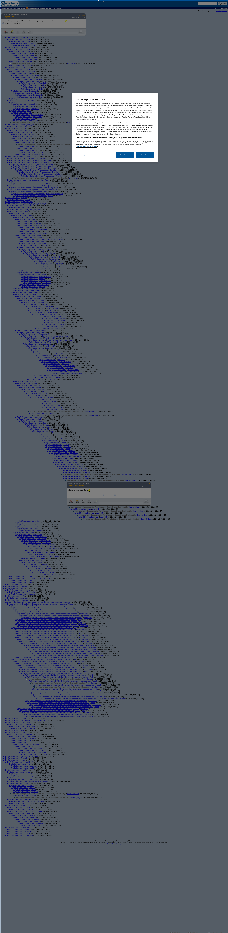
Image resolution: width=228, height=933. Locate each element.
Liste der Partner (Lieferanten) (86, 146)
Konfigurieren (85, 155)
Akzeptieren (144, 155)
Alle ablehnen (125, 155)
